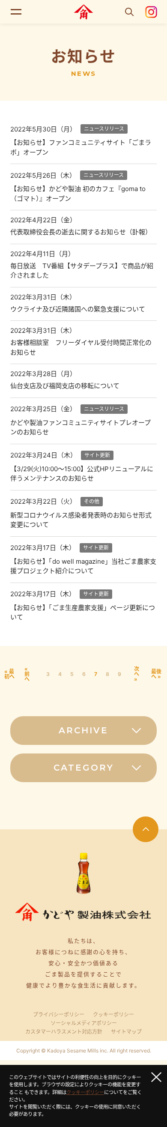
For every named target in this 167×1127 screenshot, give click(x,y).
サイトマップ (126, 1031)
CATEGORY (84, 767)
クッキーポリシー (113, 1014)
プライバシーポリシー (58, 1014)
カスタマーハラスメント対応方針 (63, 1031)
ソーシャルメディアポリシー (84, 1023)
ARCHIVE (83, 730)
